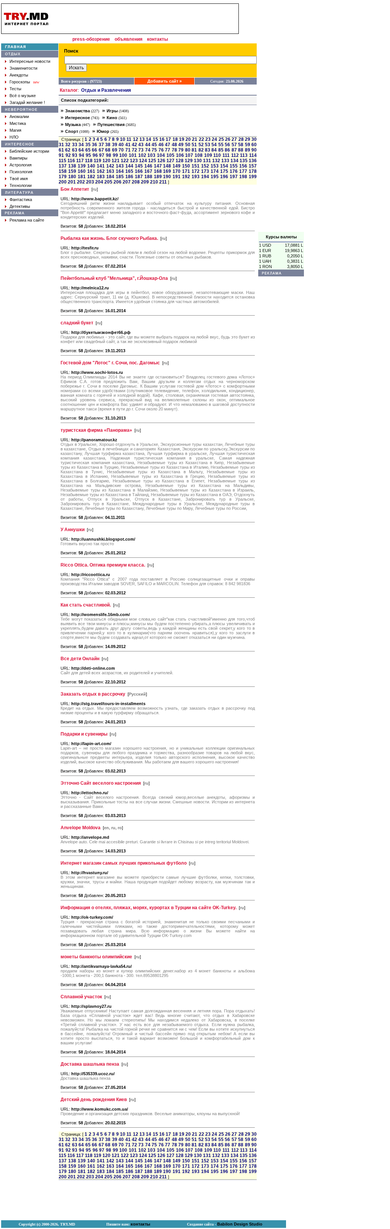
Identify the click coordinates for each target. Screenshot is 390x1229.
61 (61, 150)
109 (208, 155)
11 (128, 139)
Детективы (20, 206)
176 (234, 171)
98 (108, 155)
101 (133, 155)
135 (244, 160)
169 (167, 171)
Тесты (15, 88)
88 (240, 150)
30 (254, 139)
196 (224, 176)
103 (151, 155)
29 (247, 139)
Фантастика (21, 199)
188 (148, 176)
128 (180, 160)
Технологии (21, 185)
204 (99, 182)
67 (101, 150)
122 (125, 160)
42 (134, 144)
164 (120, 171)
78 (174, 150)
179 (63, 176)
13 (142, 139)
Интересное (77, 117)
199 (253, 176)
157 (253, 166)
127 (170, 160)
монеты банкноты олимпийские (96, 956)
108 (199, 155)
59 (247, 144)
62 (67, 150)
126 (161, 160)
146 (148, 166)
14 (148, 139)
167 (148, 171)
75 (154, 150)
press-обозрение (91, 39)
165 (129, 171)
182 (91, 176)
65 (88, 150)
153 (215, 166)
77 (167, 150)
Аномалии (19, 116)
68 (107, 150)
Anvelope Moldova (81, 827)
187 (139, 176)
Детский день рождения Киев (94, 1099)
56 (227, 144)
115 (62, 160)
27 (234, 139)
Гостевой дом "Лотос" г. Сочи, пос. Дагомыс (110, 363)
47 (167, 144)
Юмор (103, 131)
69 (114, 150)
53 (207, 144)
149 (177, 166)
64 (81, 150)
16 (162, 139)
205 (108, 182)
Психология (21, 171)
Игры (112, 111)
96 (95, 155)
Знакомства (77, 111)
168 (158, 171)
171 (186, 171)
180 (72, 176)
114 (253, 155)
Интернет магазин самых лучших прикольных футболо (124, 863)
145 (139, 166)
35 (88, 144)
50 (187, 144)
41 (128, 144)
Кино (112, 117)
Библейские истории (29, 151)
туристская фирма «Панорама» (96, 430)
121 (116, 160)
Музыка (73, 124)
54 (214, 144)
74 (147, 150)
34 (81, 144)
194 (205, 176)
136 (253, 160)
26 (227, 139)
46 (161, 144)
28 (241, 139)
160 (82, 171)
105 (170, 155)
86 (227, 150)
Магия (15, 130)
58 (240, 144)
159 (72, 171)
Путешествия (111, 124)
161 (91, 171)
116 (71, 160)
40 (121, 144)
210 (154, 182)
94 (81, 155)
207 (127, 182)
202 (81, 182)
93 (74, 155)
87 (234, 150)
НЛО (14, 137)
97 (101, 155)
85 (221, 150)
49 (181, 144)
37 (101, 144)
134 (234, 160)
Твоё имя (19, 178)
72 (134, 150)
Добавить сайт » (164, 81)
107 (189, 155)
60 (254, 144)
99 (115, 155)
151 (196, 166)
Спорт (71, 131)
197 (234, 176)
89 (247, 150)
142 (110, 166)
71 (128, 150)
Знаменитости (23, 68)
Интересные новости (30, 61)
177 (243, 171)
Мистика (18, 123)
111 (226, 155)
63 (74, 150)
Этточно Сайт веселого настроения (101, 783)
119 (97, 160)
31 (61, 144)
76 (161, 150)
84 (214, 150)
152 (205, 166)
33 (74, 144)
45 (154, 144)
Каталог (69, 90)
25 (221, 139)
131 (207, 160)
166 (139, 171)
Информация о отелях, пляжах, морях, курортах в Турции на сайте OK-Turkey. (149, 907)
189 (158, 176)
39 (114, 144)
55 (221, 144)
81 (194, 150)
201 (72, 182)
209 (145, 182)
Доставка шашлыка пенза (90, 1064)
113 (244, 155)
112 (235, 155)
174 (215, 171)
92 (68, 155)
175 (224, 171)
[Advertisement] (281, 117)
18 (175, 139)
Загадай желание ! (27, 102)
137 (63, 166)
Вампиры (18, 158)
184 (110, 176)
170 (177, 171)
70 (121, 150)
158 (63, 171)
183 (101, 176)
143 (120, 166)
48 (174, 144)
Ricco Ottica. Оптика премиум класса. (103, 565)
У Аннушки (73, 529)
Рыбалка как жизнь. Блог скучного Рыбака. (109, 238)
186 (129, 176)
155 (234, 166)
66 (94, 150)
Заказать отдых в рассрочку (93, 694)
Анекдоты (19, 75)
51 (194, 144)
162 (101, 171)
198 (243, 176)
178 (253, 171)
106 (180, 155)
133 (225, 160)
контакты (157, 39)
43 (141, 144)
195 (215, 176)
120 (106, 160)
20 (188, 139)
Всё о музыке (23, 95)
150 (186, 166)
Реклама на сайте (27, 220)
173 (205, 171)
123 (134, 160)
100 (123, 155)
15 (155, 139)
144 (129, 166)
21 (194, 139)
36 (94, 144)
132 (216, 160)
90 (254, 150)
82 (201, 150)
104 (161, 155)
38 (107, 144)
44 (147, 144)
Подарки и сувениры (84, 734)
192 (186, 176)
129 (189, 160)
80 (187, 150)
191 (177, 176)
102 (142, 155)
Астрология (21, 165)
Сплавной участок (81, 996)
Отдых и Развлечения (106, 90)
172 (196, 171)
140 (91, 166)
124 (143, 160)
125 (152, 160)
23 (208, 139)
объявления (128, 39)
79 (181, 150)
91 (61, 155)
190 (167, 176)
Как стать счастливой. (86, 605)
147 (158, 166)
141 (101, 166)
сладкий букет (77, 323)
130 (198, 160)
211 (163, 182)
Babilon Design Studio (239, 1224)
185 (120, 176)
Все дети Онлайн (80, 658)
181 (82, 176)
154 (224, 166)
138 (72, 166)
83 (207, 150)
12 (135, 139)
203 (90, 182)
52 (201, 144)
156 (243, 166)
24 (214, 139)
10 (122, 139)
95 (88, 155)
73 (141, 150)
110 (217, 155)
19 (181, 139)
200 (63, 182)
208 (136, 182)
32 (67, 144)
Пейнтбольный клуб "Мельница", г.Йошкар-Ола (114, 278)
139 (82, 166)
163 (110, 171)
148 (167, 166)
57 (234, 144)
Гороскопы (20, 82)
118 (89, 160)
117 (80, 160)
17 (168, 139)
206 (117, 182)
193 (196, 176)
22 (201, 139)
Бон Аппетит (75, 189)
